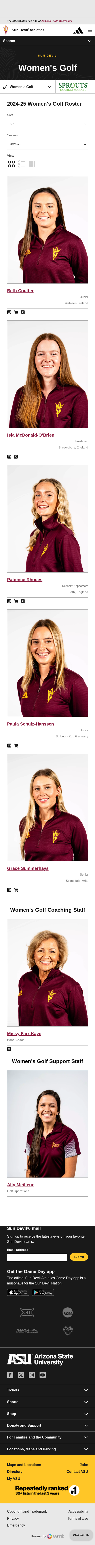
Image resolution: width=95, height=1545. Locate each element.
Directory (27, 1471)
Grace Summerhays (28, 868)
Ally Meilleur (20, 1184)
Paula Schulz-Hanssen (30, 724)
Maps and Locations (27, 1465)
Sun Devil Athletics (28, 30)
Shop (11, 1414)
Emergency (27, 1525)
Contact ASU (77, 1471)
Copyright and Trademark (27, 1511)
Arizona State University (56, 21)
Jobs (84, 1465)
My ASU (27, 1479)
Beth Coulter (20, 290)
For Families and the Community (34, 1437)
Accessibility (78, 1511)
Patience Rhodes (24, 579)
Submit (79, 1256)
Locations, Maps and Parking (31, 1449)
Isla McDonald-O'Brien (30, 435)
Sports (12, 1402)
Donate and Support (24, 1425)
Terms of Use (78, 1518)
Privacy (27, 1518)
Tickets (13, 1390)
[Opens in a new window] (47, 1490)
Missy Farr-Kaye (24, 1033)
